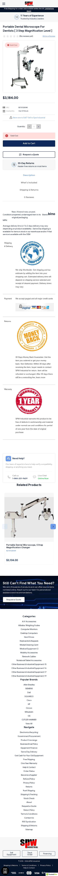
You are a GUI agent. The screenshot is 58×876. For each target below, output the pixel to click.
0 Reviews (29, 197)
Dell (29, 692)
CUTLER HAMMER (29, 719)
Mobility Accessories (29, 652)
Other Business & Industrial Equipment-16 (29, 668)
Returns (29, 786)
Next (53, 526)
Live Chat (43, 477)
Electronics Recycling (29, 732)
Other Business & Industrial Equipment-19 (29, 676)
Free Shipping (29, 759)
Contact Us (29, 818)
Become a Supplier (29, 775)
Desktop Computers (29, 633)
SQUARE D (29, 696)
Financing (47, 853)
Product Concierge (29, 740)
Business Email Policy (29, 744)
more (43, 377)
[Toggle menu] (3, 3)
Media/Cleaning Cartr (29, 645)
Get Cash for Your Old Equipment (29, 755)
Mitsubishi (29, 712)
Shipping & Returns (29, 190)
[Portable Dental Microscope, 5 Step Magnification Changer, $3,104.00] (29, 517)
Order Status (29, 771)
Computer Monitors (29, 629)
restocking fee (29, 377)
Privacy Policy (29, 783)
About (29, 802)
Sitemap (29, 829)
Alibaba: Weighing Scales (29, 625)
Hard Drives (29, 637)
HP (29, 704)
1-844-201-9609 (19, 477)
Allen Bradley (29, 684)
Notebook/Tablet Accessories (29, 660)
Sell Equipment (11, 853)
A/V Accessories (29, 621)
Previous (5, 526)
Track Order (30, 853)
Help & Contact (29, 767)
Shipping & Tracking (29, 794)
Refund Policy (29, 779)
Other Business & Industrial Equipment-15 (29, 664)
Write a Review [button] (49, 36)
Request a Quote (13, 599)
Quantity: (21, 126)
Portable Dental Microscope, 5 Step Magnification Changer (24, 546)
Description (29, 175)
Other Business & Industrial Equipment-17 (29, 672)
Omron (29, 708)
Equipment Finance (29, 748)
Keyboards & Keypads (29, 641)
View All (29, 723)
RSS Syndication (29, 821)
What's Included (29, 182)
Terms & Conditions (29, 814)
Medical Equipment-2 (29, 648)
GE (29, 716)
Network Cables (29, 656)
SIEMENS (29, 688)
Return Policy (29, 810)
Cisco (29, 700)
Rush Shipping (29, 790)
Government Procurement (29, 736)
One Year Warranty (29, 763)
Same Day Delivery (29, 752)
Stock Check (29, 798)
